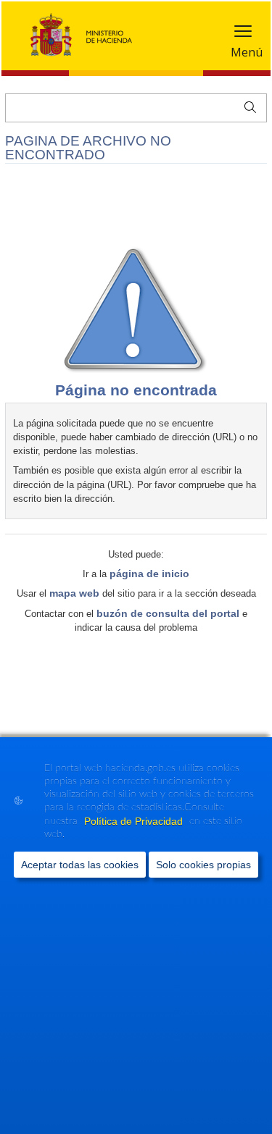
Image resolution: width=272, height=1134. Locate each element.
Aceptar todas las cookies (80, 864)
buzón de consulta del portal (167, 613)
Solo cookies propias (203, 864)
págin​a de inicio (149, 573)
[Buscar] (247, 105)
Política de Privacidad (135, 821)
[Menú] (243, 34)
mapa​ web (74, 593)
